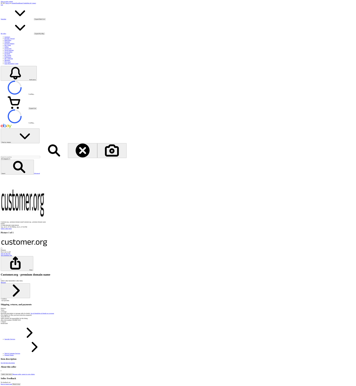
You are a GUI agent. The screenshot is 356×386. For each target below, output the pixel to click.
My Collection (8, 58)
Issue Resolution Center (11, 63)
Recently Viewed (9, 38)
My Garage (7, 55)
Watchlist (7, 42)
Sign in (7, 3)
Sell (2, 5)
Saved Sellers (8, 52)
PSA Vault (7, 62)
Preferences (7, 57)
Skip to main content (7, 1)
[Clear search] (82, 150)
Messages (7, 60)
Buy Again (7, 45)
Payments (7, 53)
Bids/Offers (7, 40)
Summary (7, 37)
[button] (17, 167)
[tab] (178, 317)
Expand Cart (32, 108)
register (13, 3)
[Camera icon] (112, 150)
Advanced (37, 173)
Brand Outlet (23, 3)
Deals (17, 3)
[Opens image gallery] (1, 249)
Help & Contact (31, 3)
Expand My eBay (39, 33)
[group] (178, 242)
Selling (6, 47)
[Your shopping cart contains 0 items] (15, 108)
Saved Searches (9, 50)
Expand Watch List (40, 19)
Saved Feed (7, 48)
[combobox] (20, 157)
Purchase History (9, 43)
